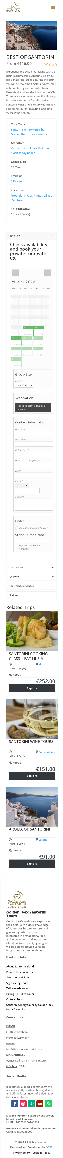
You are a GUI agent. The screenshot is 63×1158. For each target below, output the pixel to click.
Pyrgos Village (43, 195)
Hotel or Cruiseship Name (28, 460)
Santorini (18, 200)
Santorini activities (17, 977)
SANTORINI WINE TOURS (31, 741)
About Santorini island (20, 966)
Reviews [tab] (13, 595)
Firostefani (18, 195)
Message (19, 496)
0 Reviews (17, 181)
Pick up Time (22, 450)
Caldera (43, 839)
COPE (49, 1147)
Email (18, 470)
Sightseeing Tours (17, 983)
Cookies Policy (41, 1152)
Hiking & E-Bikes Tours (20, 994)
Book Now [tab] (14, 235)
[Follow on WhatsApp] (48, 1103)
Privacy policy (21, 1152)
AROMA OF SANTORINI (29, 829)
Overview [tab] (14, 576)
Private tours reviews (19, 972)
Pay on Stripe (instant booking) (33, 527)
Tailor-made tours (17, 988)
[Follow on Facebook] (14, 1103)
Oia (29, 195)
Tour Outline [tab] (16, 567)
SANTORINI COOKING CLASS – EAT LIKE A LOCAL (28, 658)
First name (21, 429)
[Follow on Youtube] (39, 1103)
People (19, 381)
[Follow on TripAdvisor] (31, 1103)
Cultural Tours (15, 999)
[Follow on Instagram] (23, 1103)
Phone (19, 481)
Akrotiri (43, 664)
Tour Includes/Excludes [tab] (21, 585)
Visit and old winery (24, 148)
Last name (21, 439)
